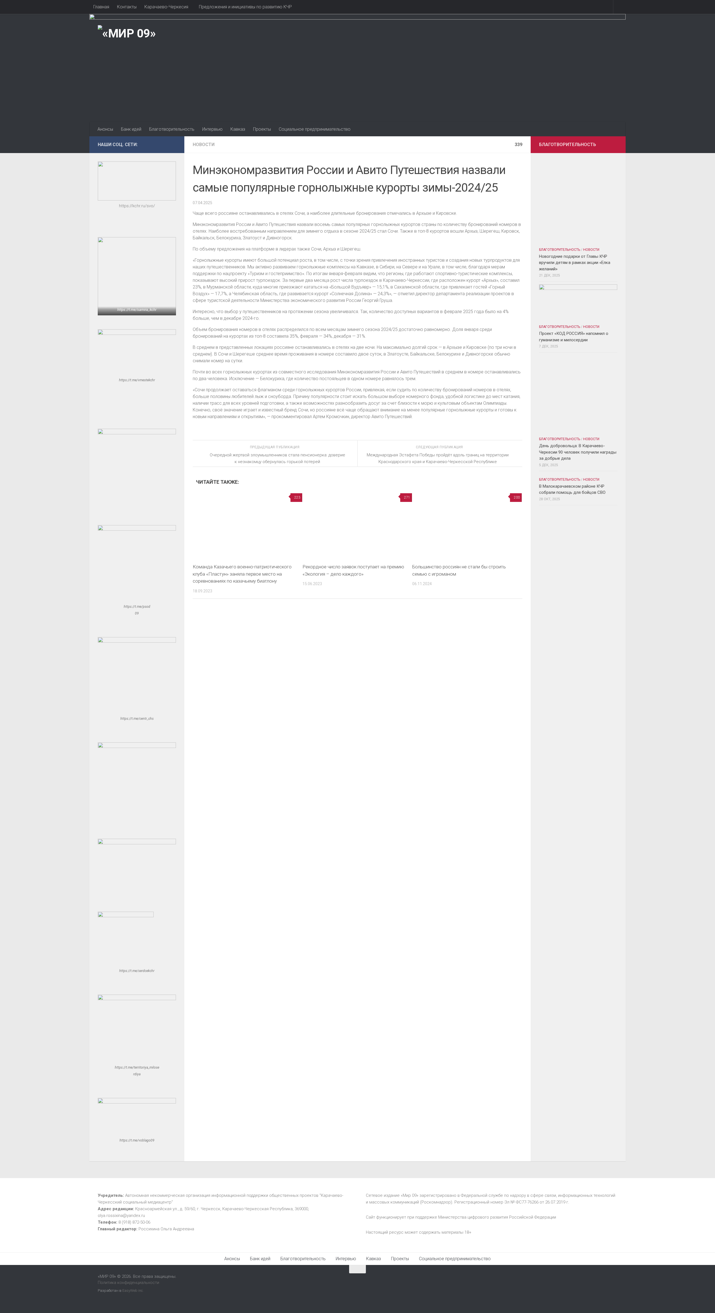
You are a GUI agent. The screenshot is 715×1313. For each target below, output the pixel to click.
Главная (101, 6)
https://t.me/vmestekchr (137, 380)
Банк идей (131, 129)
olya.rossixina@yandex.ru (121, 1215)
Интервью (212, 129)
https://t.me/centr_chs (137, 719)
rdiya (136, 1074)
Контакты (127, 6)
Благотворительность (171, 129)
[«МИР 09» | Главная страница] (127, 33)
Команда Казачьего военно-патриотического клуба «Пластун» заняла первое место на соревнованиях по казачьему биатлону (242, 574)
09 (137, 613)
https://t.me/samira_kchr (136, 310)
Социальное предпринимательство (315, 129)
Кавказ (237, 129)
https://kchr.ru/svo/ (137, 205)
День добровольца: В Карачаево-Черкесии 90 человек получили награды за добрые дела (577, 452)
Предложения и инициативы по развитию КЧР (245, 6)
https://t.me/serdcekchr (136, 971)
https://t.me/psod (137, 607)
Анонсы (105, 129)
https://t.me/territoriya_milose (137, 1067)
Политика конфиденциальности (128, 1282)
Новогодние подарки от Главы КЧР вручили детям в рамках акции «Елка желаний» (574, 262)
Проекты (262, 129)
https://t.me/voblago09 (137, 1140)
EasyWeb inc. (133, 1290)
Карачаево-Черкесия (166, 6)
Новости (203, 144)
